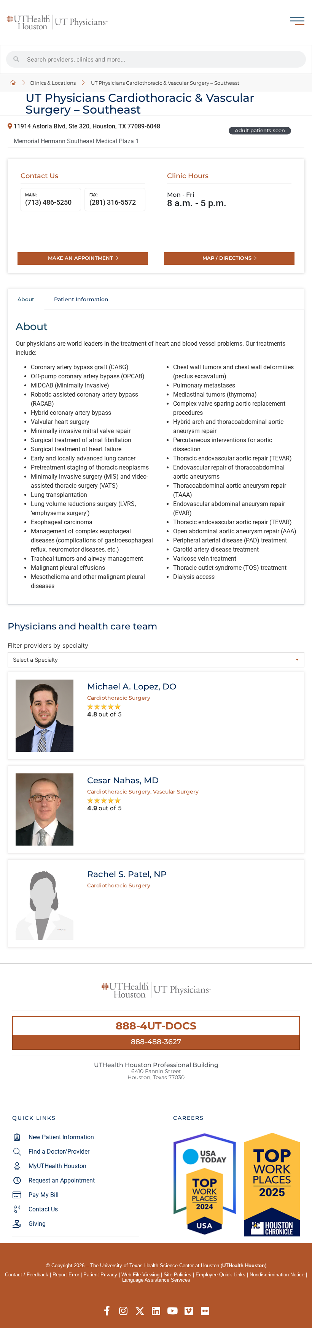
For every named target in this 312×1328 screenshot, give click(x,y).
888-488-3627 (156, 1041)
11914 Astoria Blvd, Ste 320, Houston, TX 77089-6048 (86, 126)
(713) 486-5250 (48, 199)
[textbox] (156, 660)
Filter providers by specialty (48, 645)
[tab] (26, 299)
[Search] (16, 59)
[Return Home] (57, 22)
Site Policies (177, 1274)
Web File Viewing (140, 1274)
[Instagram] (123, 1311)
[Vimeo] (189, 1311)
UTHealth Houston (243, 1265)
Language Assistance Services (156, 1280)
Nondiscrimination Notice (277, 1274)
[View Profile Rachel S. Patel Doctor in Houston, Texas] (44, 903)
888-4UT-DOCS (156, 1026)
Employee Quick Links (220, 1274)
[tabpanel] (156, 457)
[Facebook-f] (107, 1311)
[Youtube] (172, 1311)
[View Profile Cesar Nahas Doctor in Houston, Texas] (44, 809)
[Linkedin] (156, 1311)
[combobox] (156, 659)
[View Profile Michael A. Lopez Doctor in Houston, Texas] (44, 716)
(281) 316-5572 (112, 199)
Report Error (66, 1274)
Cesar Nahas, (123, 780)
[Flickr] (205, 1311)
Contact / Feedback (26, 1274)
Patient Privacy (100, 1274)
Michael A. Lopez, (131, 686)
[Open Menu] (297, 21)
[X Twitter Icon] (140, 1311)
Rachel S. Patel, (127, 874)
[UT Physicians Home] (13, 83)
